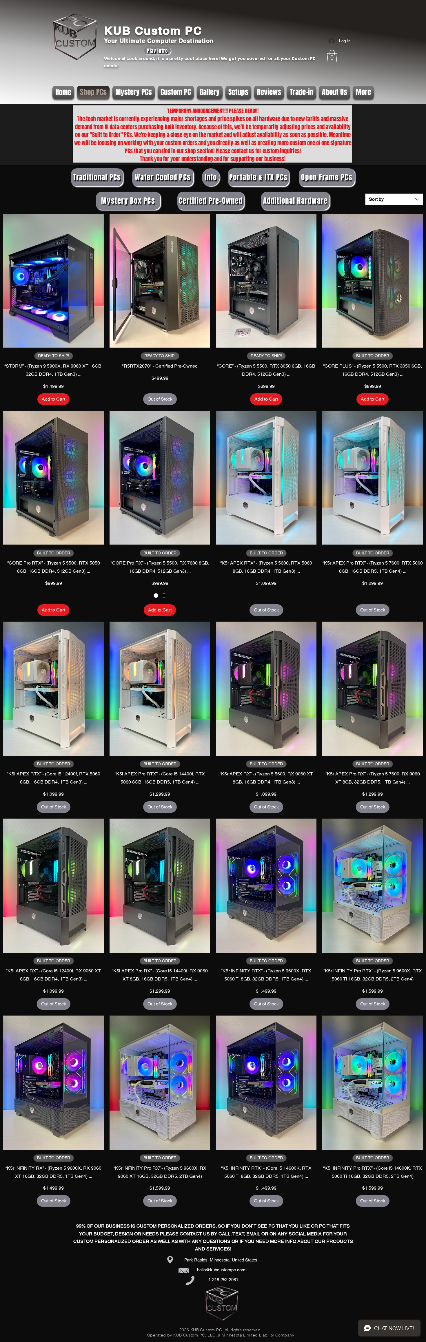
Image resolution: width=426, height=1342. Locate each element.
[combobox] (394, 199)
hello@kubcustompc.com (221, 1269)
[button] (332, 56)
